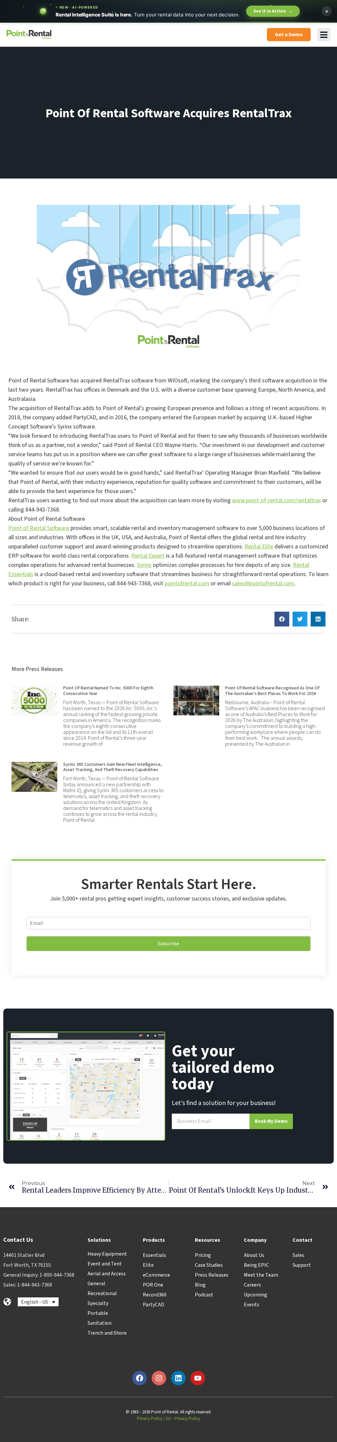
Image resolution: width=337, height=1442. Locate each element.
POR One (153, 1285)
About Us (254, 1255)
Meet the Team (261, 1275)
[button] (281, 619)
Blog (200, 1285)
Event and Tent (105, 1263)
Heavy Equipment (107, 1254)
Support (302, 1265)
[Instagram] (159, 1378)
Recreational (102, 1293)
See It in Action (273, 11)
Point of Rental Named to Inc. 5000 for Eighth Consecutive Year (108, 691)
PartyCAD (153, 1304)
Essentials (154, 1255)
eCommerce (156, 1275)
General (96, 1283)
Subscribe (168, 943)
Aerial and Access (107, 1273)
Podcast (204, 1294)
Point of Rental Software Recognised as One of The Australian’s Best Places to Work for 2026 (272, 691)
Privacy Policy (149, 1419)
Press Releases (211, 1275)
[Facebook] (139, 1378)
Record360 (155, 1294)
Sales (298, 1255)
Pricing (203, 1255)
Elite (148, 1265)
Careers (252, 1285)
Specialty (98, 1303)
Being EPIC (256, 1265)
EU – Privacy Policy (183, 1419)
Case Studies (209, 1265)
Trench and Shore (107, 1333)
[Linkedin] (178, 1378)
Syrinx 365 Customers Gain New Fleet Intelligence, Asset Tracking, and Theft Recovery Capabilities (112, 767)
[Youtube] (198, 1378)
